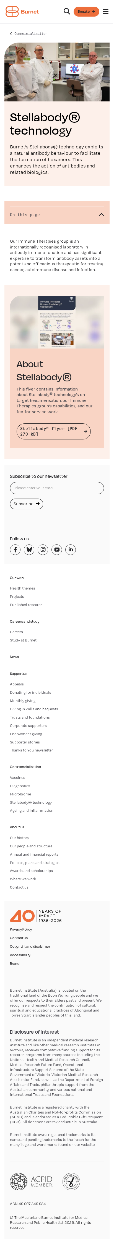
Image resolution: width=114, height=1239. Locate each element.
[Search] (67, 11)
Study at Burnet (23, 640)
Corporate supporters (28, 725)
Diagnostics (20, 786)
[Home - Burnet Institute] (22, 11)
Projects (17, 596)
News (14, 657)
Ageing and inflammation (31, 810)
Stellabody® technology (31, 802)
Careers (16, 632)
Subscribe (24, 503)
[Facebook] (15, 549)
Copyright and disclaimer (30, 947)
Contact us (19, 887)
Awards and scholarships (31, 870)
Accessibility (20, 955)
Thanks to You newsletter (31, 750)
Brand (14, 964)
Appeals (17, 684)
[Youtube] (56, 549)
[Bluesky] (29, 549)
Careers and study (24, 621)
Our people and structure (31, 846)
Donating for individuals (30, 692)
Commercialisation (30, 34)
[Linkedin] (70, 549)
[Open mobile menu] (105, 11)
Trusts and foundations (30, 717)
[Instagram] (43, 549)
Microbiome (20, 794)
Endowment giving (26, 734)
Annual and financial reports (34, 854)
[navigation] (57, 11)
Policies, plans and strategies (34, 862)
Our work (17, 578)
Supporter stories (25, 742)
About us (17, 827)
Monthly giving (22, 700)
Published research (26, 605)
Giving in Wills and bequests (34, 709)
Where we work (23, 879)
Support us (18, 674)
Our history (19, 837)
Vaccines (17, 777)
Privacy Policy (21, 929)
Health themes (22, 588)
